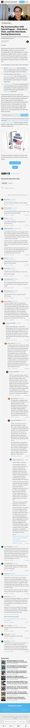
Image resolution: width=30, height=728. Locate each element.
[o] (3, 662)
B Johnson (6, 268)
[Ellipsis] (28, 199)
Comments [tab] (4, 183)
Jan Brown (6, 199)
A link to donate (8, 84)
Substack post (12, 68)
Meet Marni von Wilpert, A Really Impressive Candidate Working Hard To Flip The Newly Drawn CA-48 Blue (17, 677)
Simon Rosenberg (5, 41)
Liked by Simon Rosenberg (11, 200)
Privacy (16, 716)
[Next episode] (4, 19)
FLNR (5, 218)
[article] (15, 662)
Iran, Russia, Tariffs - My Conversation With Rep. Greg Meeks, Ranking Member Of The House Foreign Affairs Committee (17, 692)
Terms (20, 716)
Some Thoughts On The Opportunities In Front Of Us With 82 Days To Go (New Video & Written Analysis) (17, 666)
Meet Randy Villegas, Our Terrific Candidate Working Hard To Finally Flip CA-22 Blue (17, 661)
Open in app (7, 23)
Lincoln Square (23, 684)
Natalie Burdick (8, 228)
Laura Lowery (7, 625)
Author (7, 324)
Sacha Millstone (8, 279)
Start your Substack (11, 721)
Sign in (27, 2)
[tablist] (7, 183)
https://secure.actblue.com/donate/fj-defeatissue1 (16, 575)
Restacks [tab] (10, 183)
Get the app (22, 721)
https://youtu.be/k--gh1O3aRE (11, 614)
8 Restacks (17, 173)
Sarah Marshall (7, 546)
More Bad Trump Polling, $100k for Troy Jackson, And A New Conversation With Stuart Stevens (17, 682)
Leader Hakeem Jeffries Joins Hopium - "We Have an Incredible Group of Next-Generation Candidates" (17, 671)
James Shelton (7, 301)
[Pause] (1, 19)
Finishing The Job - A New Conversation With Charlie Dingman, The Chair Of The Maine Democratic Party (17, 687)
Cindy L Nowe (7, 208)
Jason (5, 258)
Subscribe (22, 2)
